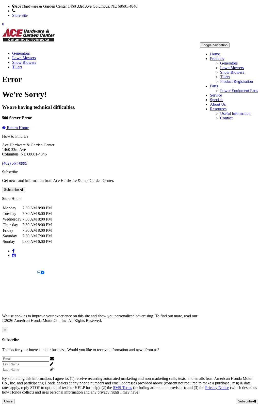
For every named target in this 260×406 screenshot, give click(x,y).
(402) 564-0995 (28, 11)
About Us (218, 104)
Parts (214, 86)
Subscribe (12, 190)
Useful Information (235, 113)
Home (215, 54)
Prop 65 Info (12, 298)
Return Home (17, 128)
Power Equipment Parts (239, 90)
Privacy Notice (14, 264)
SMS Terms (11, 290)
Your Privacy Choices (19, 273)
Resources (218, 109)
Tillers (225, 77)
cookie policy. (209, 316)
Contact (226, 118)
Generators (229, 63)
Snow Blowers (232, 72)
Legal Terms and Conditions (24, 281)
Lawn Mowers (232, 68)
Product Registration (236, 81)
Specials (216, 100)
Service (216, 95)
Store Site (20, 15)
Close (8, 401)
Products (217, 58)
